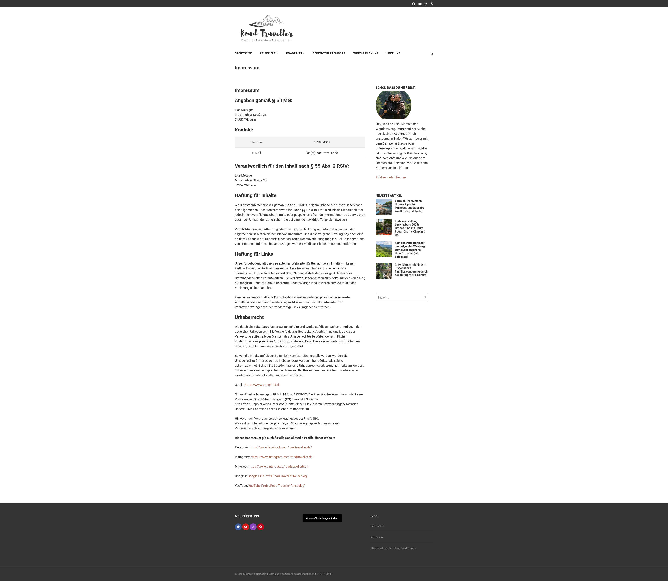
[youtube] (245, 526)
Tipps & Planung (366, 53)
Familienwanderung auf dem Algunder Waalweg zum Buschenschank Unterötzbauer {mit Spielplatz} (410, 249)
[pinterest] (260, 526)
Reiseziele (268, 53)
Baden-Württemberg (328, 53)
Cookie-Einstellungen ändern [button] (322, 518)
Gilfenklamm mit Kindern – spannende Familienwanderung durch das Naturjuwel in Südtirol (411, 270)
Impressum (377, 537)
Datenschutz (378, 526)
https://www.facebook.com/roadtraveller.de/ (281, 447)
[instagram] (253, 526)
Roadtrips (294, 53)
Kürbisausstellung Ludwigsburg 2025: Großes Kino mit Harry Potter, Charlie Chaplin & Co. (410, 228)
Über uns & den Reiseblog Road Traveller (394, 548)
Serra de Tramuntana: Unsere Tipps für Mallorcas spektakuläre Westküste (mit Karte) (409, 206)
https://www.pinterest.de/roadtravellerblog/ (279, 466)
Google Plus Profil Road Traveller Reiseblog (277, 476)
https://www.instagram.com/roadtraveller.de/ (282, 457)
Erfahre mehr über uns (391, 177)
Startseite (243, 53)
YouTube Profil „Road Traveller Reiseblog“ (276, 485)
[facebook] (238, 526)
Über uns (393, 53)
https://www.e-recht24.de (262, 385)
